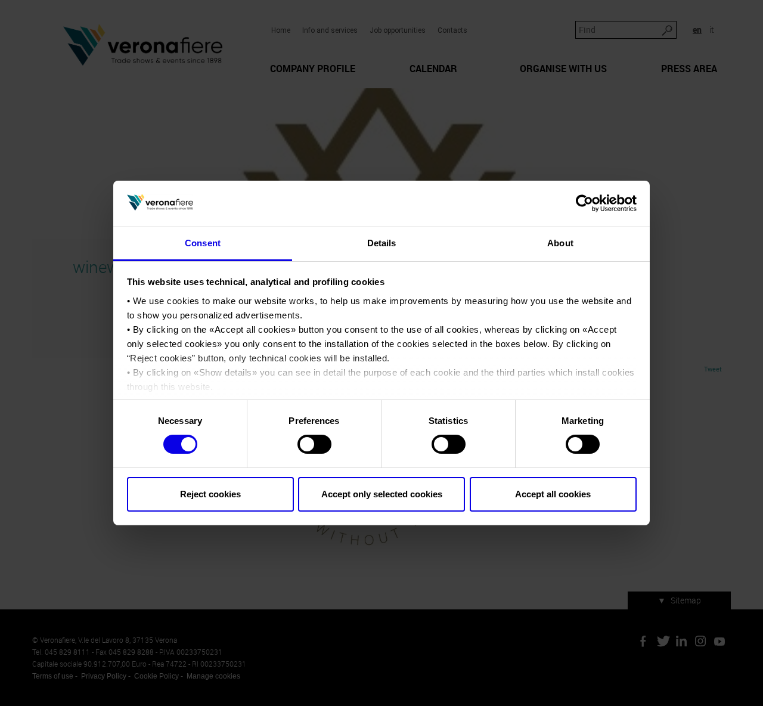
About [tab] (560, 243)
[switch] (314, 444)
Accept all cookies (553, 494)
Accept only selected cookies (381, 494)
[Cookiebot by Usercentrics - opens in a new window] (584, 203)
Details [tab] (381, 243)
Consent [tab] (203, 243)
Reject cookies (210, 494)
